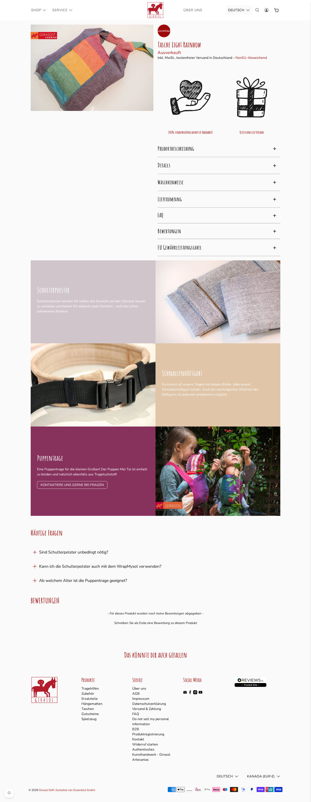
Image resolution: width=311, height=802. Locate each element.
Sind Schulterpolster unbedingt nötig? (73, 552)
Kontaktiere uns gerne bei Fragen (72, 485)
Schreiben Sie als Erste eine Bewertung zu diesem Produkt (155, 623)
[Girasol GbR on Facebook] (190, 693)
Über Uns (192, 10)
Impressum (140, 698)
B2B (135, 729)
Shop (36, 10)
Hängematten (91, 703)
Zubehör (87, 693)
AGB (136, 693)
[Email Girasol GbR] (185, 693)
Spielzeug (88, 719)
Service (59, 10)
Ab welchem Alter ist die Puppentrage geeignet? (83, 580)
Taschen (87, 709)
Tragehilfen (90, 688)
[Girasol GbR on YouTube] (200, 693)
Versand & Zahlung (146, 709)
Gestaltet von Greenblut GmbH (75, 790)
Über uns (139, 688)
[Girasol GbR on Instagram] (195, 693)
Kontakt (138, 739)
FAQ (135, 714)
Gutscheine (90, 714)
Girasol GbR (46, 790)
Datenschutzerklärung (149, 703)
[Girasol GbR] (155, 10)
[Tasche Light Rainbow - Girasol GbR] (92, 68)
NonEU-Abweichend (251, 57)
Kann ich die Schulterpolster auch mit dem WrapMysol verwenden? (100, 566)
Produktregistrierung (148, 734)
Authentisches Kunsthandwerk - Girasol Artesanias (151, 754)
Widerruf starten (145, 744)
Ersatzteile (89, 698)
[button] (155, 622)
